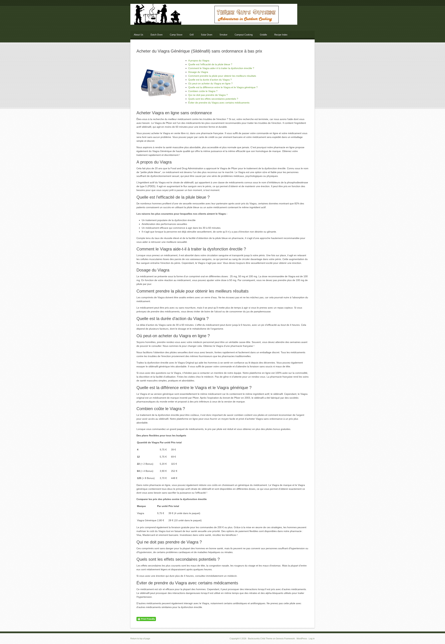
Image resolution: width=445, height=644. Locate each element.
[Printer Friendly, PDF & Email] (146, 618)
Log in (312, 638)
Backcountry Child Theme (260, 638)
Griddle (263, 34)
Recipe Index (281, 34)
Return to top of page (140, 638)
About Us (138, 34)
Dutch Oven (157, 34)
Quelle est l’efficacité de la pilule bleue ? (210, 64)
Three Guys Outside (222, 20)
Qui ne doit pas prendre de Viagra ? (208, 95)
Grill (192, 34)
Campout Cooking (244, 34)
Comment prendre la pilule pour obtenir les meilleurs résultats (222, 75)
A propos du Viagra (198, 60)
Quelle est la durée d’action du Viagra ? (210, 79)
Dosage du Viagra (198, 72)
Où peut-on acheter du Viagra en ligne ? (210, 83)
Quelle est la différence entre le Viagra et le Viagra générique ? (223, 87)
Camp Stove (176, 34)
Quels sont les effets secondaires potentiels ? (213, 98)
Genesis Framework (285, 638)
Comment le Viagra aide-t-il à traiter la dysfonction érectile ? (221, 68)
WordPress (302, 638)
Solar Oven (206, 34)
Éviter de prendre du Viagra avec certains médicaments (218, 102)
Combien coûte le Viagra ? (202, 91)
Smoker (223, 34)
